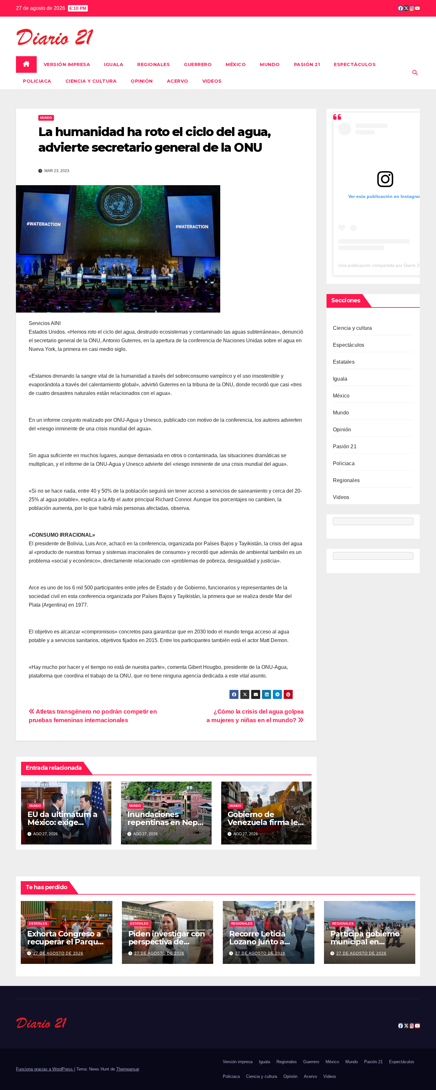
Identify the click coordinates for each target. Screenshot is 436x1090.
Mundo (270, 64)
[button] (414, 72)
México (236, 64)
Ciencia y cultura (91, 81)
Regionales (153, 64)
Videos (212, 81)
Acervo (177, 81)
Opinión (142, 81)
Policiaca (37, 81)
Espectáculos (355, 64)
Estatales (344, 362)
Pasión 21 (307, 64)
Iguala (113, 64)
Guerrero (198, 64)
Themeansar (127, 1069)
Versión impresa (67, 64)
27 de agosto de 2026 (58, 953)
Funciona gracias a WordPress (45, 1069)
